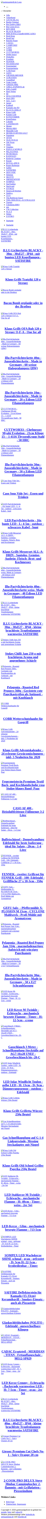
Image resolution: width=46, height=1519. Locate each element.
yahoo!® (18, 1512)
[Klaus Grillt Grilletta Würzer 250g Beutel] (11, 1100)
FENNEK (10, 61)
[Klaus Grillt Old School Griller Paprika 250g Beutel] (11, 1155)
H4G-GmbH (11, 89)
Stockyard (10, 186)
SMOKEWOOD (13, 179)
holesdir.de (30, 1514)
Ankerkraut (10, 17)
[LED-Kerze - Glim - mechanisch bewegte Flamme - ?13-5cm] (11, 1215)
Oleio (8, 145)
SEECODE (11, 172)
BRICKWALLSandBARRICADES (21, 34)
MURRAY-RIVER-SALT (17, 133)
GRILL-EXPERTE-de (15, 87)
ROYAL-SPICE (12, 163)
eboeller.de (22, 1517)
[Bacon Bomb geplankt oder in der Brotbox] (11, 292)
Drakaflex (10, 57)
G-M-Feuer (10, 71)
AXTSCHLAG (12, 20)
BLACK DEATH (13, 31)
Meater (9, 126)
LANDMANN (12, 124)
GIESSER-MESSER (14, 75)
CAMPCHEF (11, 45)
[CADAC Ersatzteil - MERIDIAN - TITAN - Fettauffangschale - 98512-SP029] (11, 1342)
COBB (9, 50)
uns (7, 207)
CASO (9, 47)
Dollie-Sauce (11, 54)
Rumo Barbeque (12, 165)
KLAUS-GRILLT (13, 110)
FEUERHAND (12, 64)
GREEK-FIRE (12, 84)
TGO (8, 195)
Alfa (8, 15)
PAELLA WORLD (14, 149)
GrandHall (10, 80)
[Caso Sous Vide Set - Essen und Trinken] (11, 483)
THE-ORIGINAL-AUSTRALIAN (20, 200)
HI (7, 94)
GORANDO (11, 78)
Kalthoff (9, 105)
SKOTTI (10, 177)
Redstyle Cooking (13, 158)
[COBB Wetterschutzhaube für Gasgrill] (11, 708)
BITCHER (10, 29)
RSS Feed (10, 1502)
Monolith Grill (12, 131)
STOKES (10, 188)
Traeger (9, 202)
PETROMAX (12, 154)
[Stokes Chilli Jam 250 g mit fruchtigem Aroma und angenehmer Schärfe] (11, 644)
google (4, 1512)
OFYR (9, 138)
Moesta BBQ (11, 128)
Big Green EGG (12, 27)
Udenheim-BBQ (13, 205)
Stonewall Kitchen (13, 191)
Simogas (9, 175)
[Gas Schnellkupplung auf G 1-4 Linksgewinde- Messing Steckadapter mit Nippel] (11, 1128)
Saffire (9, 168)
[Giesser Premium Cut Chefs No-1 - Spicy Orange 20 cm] (11, 1441)
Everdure (10, 59)
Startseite (9, 221)
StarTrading (11, 184)
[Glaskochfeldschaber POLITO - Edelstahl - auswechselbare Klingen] (11, 1313)
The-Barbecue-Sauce (14, 198)
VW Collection (12, 209)
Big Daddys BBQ (13, 24)
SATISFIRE (11, 170)
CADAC (10, 43)
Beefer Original (12, 22)
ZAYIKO (10, 216)
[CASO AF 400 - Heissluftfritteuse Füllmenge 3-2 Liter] (11, 799)
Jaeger (8, 103)
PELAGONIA (12, 151)
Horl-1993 (10, 98)
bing (9, 1512)
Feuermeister (11, 66)
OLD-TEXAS (12, 140)
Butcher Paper (12, 41)
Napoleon (10, 135)
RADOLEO (11, 156)
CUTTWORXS (12, 52)
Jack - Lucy (11, 101)
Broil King (10, 36)
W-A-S (9, 212)
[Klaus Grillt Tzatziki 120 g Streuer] (11, 269)
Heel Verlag (11, 91)
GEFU (9, 73)
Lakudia (9, 121)
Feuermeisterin (12, 68)
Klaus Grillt (11, 112)
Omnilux (9, 147)
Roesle (9, 161)
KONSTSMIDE (13, 117)
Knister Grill (11, 115)
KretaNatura (11, 119)
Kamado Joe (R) (12, 108)
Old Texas (10, 142)
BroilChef (10, 38)
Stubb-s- (9, 193)
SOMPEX (10, 182)
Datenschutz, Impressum (16, 1504)
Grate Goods (11, 82)
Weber (8, 214)
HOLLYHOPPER (13, 96)
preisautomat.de (7, 1517)
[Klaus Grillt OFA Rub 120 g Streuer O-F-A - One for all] (11, 318)
